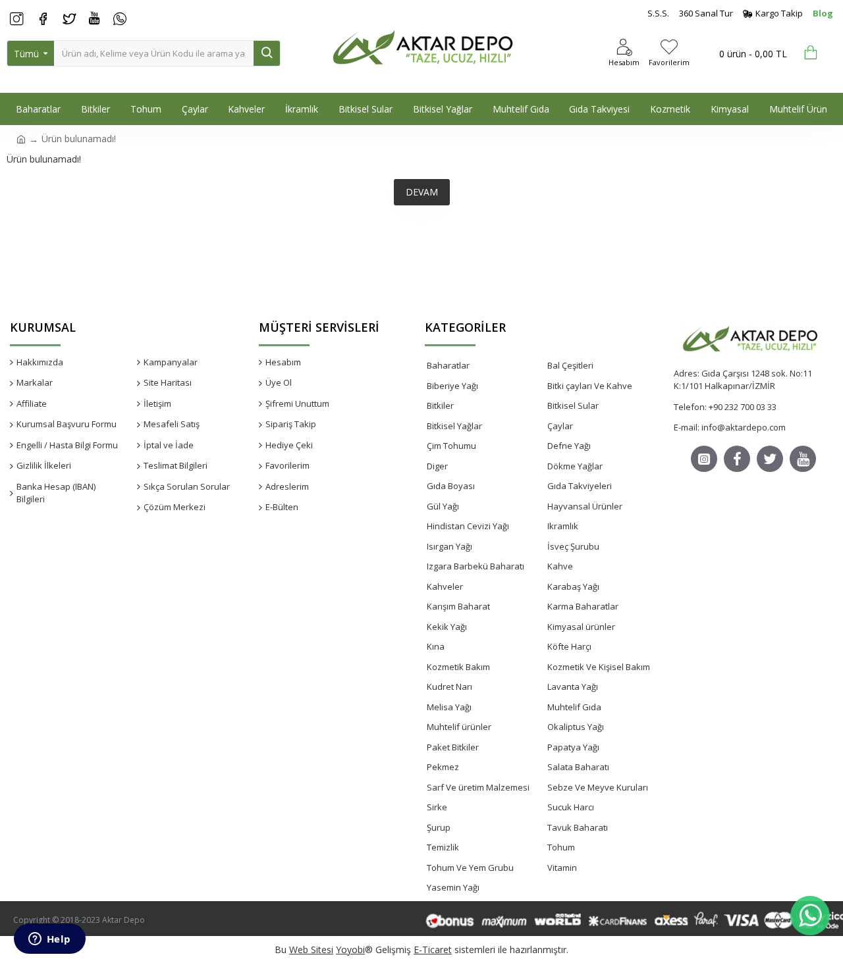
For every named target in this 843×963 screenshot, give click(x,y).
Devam (422, 192)
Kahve (560, 566)
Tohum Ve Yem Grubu (470, 867)
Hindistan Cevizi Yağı (468, 526)
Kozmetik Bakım (458, 667)
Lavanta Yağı (572, 686)
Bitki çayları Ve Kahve (589, 386)
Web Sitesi (311, 949)
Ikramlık (562, 526)
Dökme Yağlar (575, 466)
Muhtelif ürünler (459, 727)
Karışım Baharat (458, 606)
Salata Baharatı (578, 767)
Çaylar (560, 426)
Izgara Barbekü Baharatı (475, 566)
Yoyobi (350, 949)
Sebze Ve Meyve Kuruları (597, 787)
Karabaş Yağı (573, 586)
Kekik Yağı (447, 627)
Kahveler (445, 586)
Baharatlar (448, 365)
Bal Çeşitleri (570, 365)
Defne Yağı (569, 446)
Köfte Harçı (569, 646)
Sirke (437, 807)
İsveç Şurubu (573, 546)
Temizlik (443, 847)
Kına (436, 646)
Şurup (438, 827)
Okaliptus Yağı (575, 727)
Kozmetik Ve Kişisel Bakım (598, 667)
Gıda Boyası (451, 486)
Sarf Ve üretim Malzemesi (478, 787)
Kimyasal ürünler (581, 627)
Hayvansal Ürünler (584, 506)
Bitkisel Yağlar (454, 426)
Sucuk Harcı (570, 807)
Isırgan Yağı (449, 546)
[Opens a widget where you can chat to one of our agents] (49, 940)
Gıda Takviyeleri (579, 486)
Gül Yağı (443, 506)
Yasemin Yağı (453, 887)
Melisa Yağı (449, 707)
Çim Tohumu (451, 446)
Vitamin (562, 867)
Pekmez (443, 767)
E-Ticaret (433, 949)
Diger (437, 466)
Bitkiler (440, 405)
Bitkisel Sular (573, 405)
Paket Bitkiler (453, 747)
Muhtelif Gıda (574, 707)
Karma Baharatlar (582, 606)
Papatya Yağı (573, 747)
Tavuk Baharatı (577, 827)
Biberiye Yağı (452, 386)
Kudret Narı (449, 686)
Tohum (561, 847)
